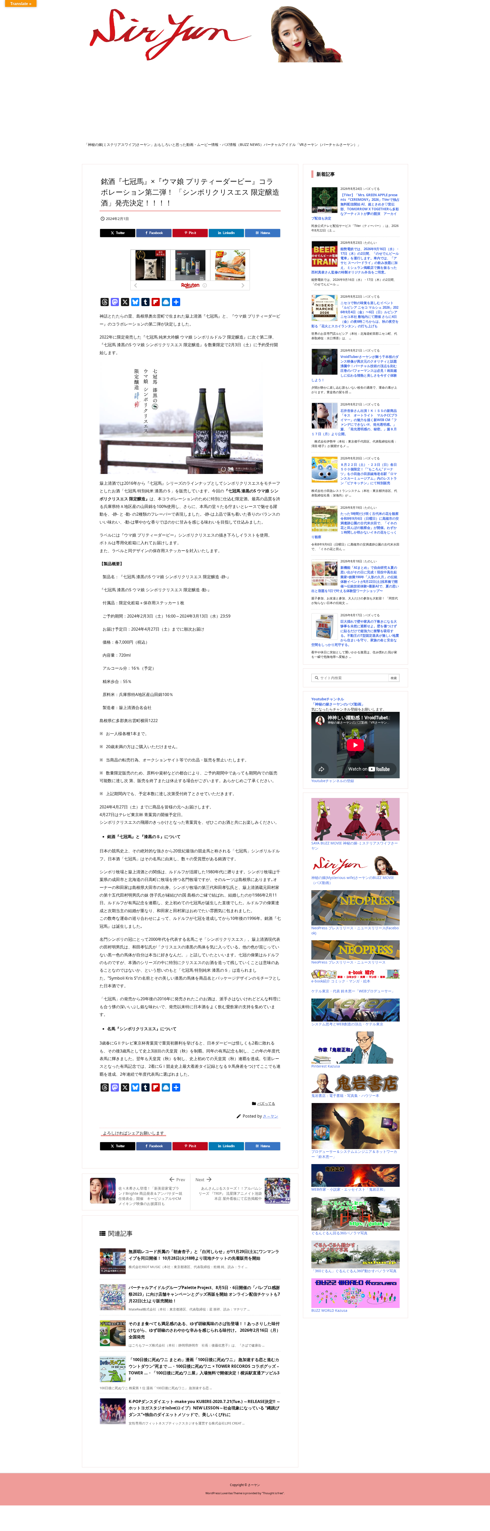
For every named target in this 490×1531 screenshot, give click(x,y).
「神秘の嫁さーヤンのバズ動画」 (338, 704)
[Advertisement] (245, 104)
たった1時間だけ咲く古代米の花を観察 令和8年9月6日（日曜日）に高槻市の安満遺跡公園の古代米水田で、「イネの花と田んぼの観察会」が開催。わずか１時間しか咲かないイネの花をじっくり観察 (355, 525)
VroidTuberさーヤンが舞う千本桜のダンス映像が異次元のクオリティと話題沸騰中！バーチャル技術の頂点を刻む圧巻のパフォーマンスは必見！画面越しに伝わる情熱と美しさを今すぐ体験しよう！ (355, 368)
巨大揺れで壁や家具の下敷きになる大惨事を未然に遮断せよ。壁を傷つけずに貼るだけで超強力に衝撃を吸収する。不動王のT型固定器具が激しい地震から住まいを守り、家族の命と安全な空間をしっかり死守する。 (355, 633)
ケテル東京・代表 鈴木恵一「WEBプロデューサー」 (353, 991)
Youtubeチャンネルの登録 (332, 780)
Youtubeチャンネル (327, 699)
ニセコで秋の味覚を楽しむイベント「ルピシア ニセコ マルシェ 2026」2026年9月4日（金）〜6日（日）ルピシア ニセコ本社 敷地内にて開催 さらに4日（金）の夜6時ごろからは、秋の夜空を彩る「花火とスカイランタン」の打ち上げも (355, 314)
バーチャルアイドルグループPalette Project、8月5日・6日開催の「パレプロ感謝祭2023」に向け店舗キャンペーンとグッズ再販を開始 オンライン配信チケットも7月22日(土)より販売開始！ (204, 1294)
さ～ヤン (270, 1116)
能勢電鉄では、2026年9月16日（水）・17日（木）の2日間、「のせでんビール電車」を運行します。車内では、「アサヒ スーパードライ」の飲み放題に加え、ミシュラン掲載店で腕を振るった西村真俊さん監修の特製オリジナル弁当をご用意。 (355, 260)
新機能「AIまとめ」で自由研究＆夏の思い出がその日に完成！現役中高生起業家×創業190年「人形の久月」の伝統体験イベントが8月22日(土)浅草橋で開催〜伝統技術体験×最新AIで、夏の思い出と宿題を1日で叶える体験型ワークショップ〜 (355, 579)
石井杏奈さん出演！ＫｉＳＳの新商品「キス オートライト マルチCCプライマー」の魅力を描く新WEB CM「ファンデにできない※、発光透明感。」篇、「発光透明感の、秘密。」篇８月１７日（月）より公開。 (354, 422)
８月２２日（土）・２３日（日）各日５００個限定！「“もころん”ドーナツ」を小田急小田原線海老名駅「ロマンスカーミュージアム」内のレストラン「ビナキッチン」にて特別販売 (368, 473)
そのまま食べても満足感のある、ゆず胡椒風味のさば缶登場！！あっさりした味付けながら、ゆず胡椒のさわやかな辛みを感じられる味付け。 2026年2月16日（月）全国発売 (204, 1330)
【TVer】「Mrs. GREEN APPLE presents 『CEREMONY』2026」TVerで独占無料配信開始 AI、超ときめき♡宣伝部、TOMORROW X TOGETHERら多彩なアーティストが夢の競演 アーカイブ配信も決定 (355, 207)
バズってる (266, 1103)
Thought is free (273, 1493)
